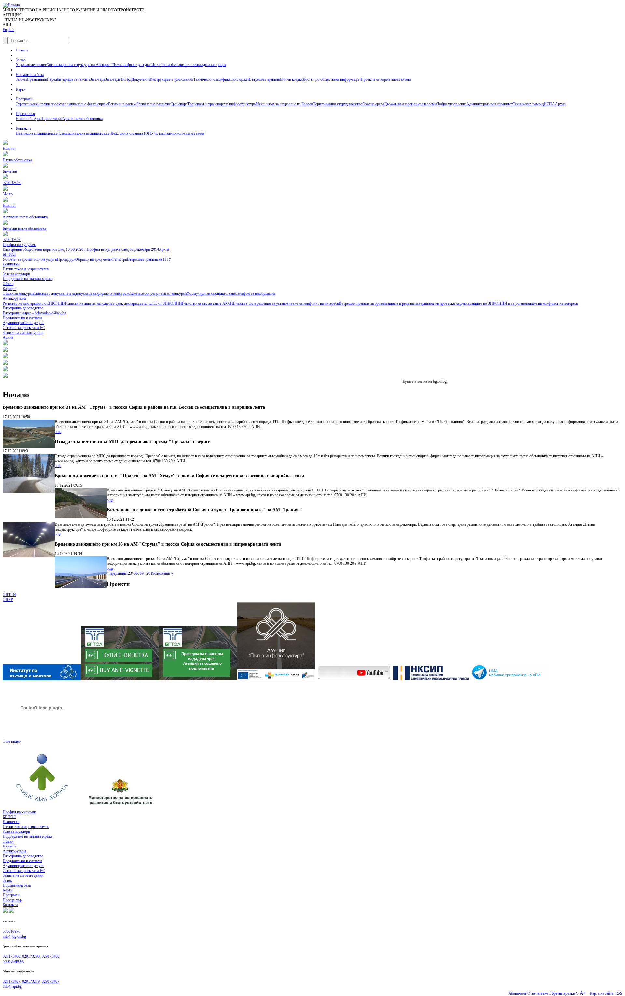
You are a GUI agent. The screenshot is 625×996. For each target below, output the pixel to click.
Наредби (54, 79)
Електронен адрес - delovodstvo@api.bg (34, 313)
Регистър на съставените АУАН (207, 303)
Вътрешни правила (264, 79)
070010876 (11, 931)
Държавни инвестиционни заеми (410, 104)
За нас (20, 60)
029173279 (31, 981)
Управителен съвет (31, 65)
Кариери (9, 846)
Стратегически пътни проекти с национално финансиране (62, 104)
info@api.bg (12, 986)
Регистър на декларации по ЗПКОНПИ (34, 303)
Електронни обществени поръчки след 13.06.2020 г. (45, 249)
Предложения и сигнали (22, 861)
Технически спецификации (214, 79)
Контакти (23, 128)
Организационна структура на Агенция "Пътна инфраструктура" (98, 65)
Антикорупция (14, 851)
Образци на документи (93, 259)
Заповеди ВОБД (118, 79)
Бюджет (242, 79)
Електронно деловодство (23, 856)
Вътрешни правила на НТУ (149, 259)
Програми (24, 99)
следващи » (163, 573)
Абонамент (517, 993)
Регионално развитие (153, 104)
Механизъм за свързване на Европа (284, 104)
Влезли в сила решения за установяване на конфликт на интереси (286, 303)
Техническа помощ (528, 104)
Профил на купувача (19, 812)
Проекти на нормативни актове (386, 79)
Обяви (8, 841)
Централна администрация (37, 133)
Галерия (35, 118)
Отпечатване (537, 993)
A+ (583, 993)
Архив (560, 104)
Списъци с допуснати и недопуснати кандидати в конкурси (81, 293)
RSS (618, 993)
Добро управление (451, 104)
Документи (141, 79)
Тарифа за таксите (75, 79)
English (8, 29)
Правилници (37, 79)
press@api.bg (13, 961)
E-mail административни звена (179, 133)
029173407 (50, 981)
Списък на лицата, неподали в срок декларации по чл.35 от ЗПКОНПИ (124, 303)
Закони (21, 79)
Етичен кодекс (291, 79)
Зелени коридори (16, 831)
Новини (22, 118)
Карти (20, 89)
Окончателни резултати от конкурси (157, 293)
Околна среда (373, 104)
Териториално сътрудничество (337, 104)
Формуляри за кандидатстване (211, 293)
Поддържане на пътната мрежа (27, 836)
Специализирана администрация (85, 133)
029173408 (11, 956)
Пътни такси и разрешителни (26, 826)
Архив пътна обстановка (82, 118)
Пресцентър (25, 113)
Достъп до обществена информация (332, 79)
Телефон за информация (255, 293)
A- (577, 993)
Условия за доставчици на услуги (30, 259)
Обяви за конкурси (18, 293)
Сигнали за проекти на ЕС (24, 870)
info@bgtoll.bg (14, 936)
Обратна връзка (562, 993)
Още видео (12, 741)
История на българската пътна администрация (188, 65)
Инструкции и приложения (171, 79)
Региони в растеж (122, 104)
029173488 (50, 956)
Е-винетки (11, 821)
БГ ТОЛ (9, 817)
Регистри (119, 259)
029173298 (31, 956)
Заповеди (97, 79)
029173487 (11, 981)
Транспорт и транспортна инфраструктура (222, 104)
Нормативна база (30, 74)
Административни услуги (23, 865)
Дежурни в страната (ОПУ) (133, 133)
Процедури (66, 259)
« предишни (116, 573)
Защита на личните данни (23, 875)
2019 (150, 573)
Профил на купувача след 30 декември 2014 (123, 249)
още (58, 431)
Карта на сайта (601, 993)
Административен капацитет (489, 104)
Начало (22, 50)
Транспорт (179, 104)
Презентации (52, 118)
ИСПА (549, 104)
